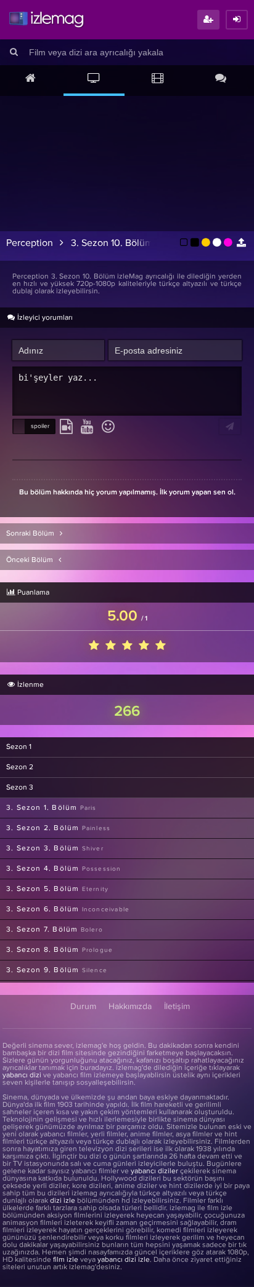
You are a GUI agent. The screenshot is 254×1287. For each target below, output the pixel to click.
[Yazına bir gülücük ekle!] (108, 427)
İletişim (177, 1006)
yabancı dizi (21, 1075)
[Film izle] (157, 79)
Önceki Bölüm (30, 560)
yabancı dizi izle (123, 1260)
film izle (65, 1260)
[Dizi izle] (94, 79)
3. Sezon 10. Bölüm (112, 243)
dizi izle (62, 1201)
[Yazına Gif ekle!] (66, 427)
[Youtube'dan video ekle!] (87, 427)
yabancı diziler (154, 1171)
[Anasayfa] (30, 79)
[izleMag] (46, 19)
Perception (29, 243)
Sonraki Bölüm (31, 533)
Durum (83, 1006)
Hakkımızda (130, 1006)
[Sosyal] (221, 79)
